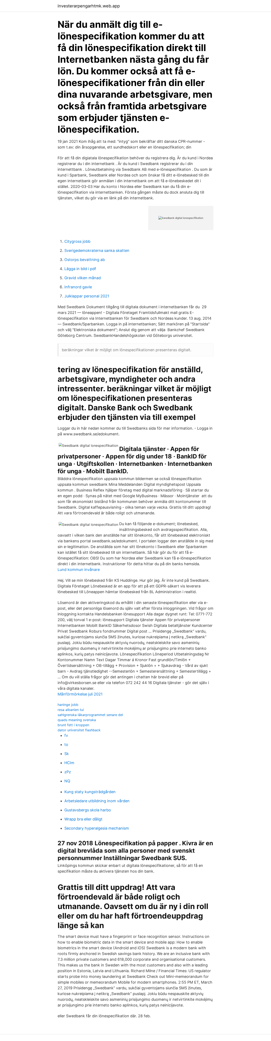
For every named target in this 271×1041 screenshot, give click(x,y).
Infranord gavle (78, 287)
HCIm (69, 763)
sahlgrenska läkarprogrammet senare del (90, 715)
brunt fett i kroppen (73, 725)
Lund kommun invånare (79, 569)
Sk (66, 753)
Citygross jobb (77, 241)
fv (66, 735)
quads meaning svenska (77, 720)
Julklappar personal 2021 (86, 296)
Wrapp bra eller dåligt (83, 819)
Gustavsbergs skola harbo (87, 810)
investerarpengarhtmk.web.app (89, 6)
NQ (67, 781)
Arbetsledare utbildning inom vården (97, 801)
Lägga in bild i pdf (80, 268)
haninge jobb (68, 704)
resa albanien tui (71, 710)
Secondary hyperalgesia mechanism (96, 828)
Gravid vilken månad (82, 278)
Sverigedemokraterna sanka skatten (96, 250)
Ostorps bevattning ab (84, 259)
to (66, 744)
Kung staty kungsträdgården (90, 792)
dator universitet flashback (79, 730)
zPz (67, 772)
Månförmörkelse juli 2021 (80, 694)
